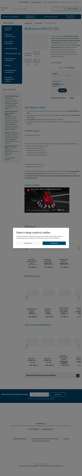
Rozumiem (54, 243)
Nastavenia (27, 243)
